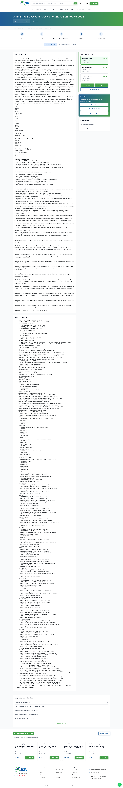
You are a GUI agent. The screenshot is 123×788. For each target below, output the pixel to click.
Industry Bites (80, 9)
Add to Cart (88, 85)
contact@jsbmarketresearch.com (98, 769)
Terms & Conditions (76, 777)
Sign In (86, 3)
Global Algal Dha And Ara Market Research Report (39, 28)
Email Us (95, 104)
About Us (38, 9)
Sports (73, 9)
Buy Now (102, 85)
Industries (53, 9)
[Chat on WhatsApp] (120, 785)
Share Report (86, 128)
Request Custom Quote (94, 89)
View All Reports (104, 733)
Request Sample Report (22, 21)
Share (36, 21)
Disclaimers (75, 772)
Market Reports (59, 769)
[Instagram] (19, 775)
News (66, 9)
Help (81, 3)
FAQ (40, 774)
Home (31, 9)
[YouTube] (22, 775)
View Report (29, 757)
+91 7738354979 (95, 108)
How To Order (75, 769)
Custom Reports (59, 772)
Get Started (94, 3)
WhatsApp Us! (95, 113)
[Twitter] (17, 775)
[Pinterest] (24, 775)
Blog (61, 9)
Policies (74, 774)
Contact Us (90, 9)
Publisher (46, 9)
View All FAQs (60, 723)
